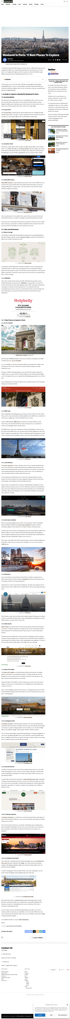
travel (14, 926)
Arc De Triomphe (16, 360)
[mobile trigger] (2, 1)
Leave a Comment (38, 937)
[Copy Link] (40, 931)
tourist (10, 926)
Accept (40, 1015)
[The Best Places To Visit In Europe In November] (51, 144)
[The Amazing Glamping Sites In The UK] (51, 150)
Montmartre (25, 579)
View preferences (62, 1015)
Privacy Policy (21, 1016)
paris (8, 926)
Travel (4, 51)
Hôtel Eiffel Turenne (6, 182)
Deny (51, 1015)
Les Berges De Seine (6, 723)
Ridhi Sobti (10, 58)
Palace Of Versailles (9, 672)
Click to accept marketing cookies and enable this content (23, 559)
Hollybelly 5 (24, 283)
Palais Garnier (5, 626)
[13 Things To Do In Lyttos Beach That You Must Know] (51, 131)
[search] (64, 1)
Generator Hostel (24, 148)
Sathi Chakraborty (24, 919)
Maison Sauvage (25, 237)
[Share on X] (55, 60)
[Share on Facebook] (53, 60)
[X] (61, 970)
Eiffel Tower (17, 421)
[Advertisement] (35, 15)
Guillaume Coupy (19, 355)
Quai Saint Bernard (29, 779)
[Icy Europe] (8, 1)
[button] (67, 1004)
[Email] (58, 60)
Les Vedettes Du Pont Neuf (28, 896)
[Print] (60, 60)
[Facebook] (52, 970)
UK (16, 926)
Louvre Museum (8, 465)
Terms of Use (29, 1016)
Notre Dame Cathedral (24, 525)
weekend (19, 926)
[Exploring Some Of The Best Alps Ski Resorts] (51, 137)
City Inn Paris (7, 112)
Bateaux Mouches (28, 854)
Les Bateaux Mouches (7, 817)
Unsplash (25, 355)
